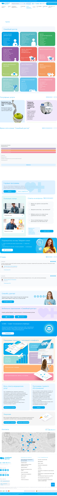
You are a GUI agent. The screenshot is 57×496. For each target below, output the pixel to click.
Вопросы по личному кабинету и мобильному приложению (32, 231)
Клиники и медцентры (14, 7)
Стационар (22, 6)
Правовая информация (23, 422)
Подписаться (8, 250)
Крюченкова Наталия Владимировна (5, 146)
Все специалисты (48, 128)
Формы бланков (24, 467)
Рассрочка (23, 477)
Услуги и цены (4, 7)
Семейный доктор (5, 481)
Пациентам (45, 6)
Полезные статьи (10, 199)
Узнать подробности (23, 191)
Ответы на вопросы (25, 479)
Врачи (9, 6)
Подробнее (8, 333)
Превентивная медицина (6, 150)
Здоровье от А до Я (52, 7)
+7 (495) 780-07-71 (40, 3)
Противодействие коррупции (43, 477)
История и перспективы (42, 459)
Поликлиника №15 (7, 283)
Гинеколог (3, 155)
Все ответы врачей (49, 198)
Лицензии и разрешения (42, 465)
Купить (9, 191)
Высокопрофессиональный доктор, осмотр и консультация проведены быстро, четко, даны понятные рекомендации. (23, 277)
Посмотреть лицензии (9, 422)
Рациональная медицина (6, 152)
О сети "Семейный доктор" (43, 457)
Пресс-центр (40, 463)
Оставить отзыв (8, 301)
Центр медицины (28, 7)
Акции (34, 6)
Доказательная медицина (6, 148)
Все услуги (50, 97)
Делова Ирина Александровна (10, 266)
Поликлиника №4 (7, 269)
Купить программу (24, 472)
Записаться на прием (9, 407)
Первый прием (24, 462)
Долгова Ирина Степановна (10, 279)
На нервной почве (4, 484)
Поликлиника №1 (4, 160)
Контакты (39, 468)
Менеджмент (40, 461)
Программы (39, 6)
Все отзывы (50, 256)
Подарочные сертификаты (26, 474)
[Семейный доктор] (6, 4)
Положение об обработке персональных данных (46, 493)
